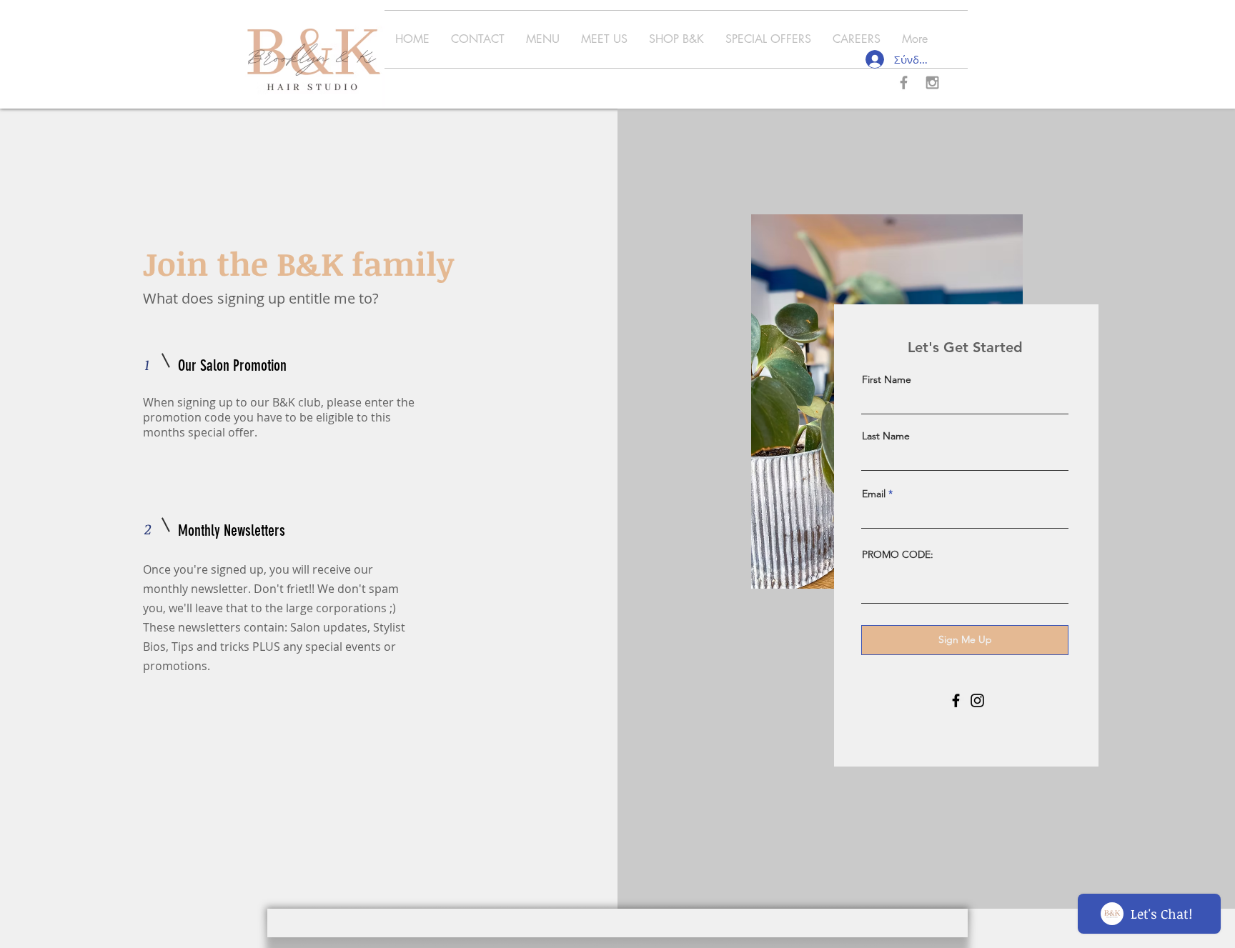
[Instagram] (977, 700)
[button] (542, 39)
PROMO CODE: (897, 554)
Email (874, 494)
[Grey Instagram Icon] (932, 82)
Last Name (886, 436)
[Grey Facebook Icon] (904, 82)
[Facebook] (956, 700)
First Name (886, 379)
